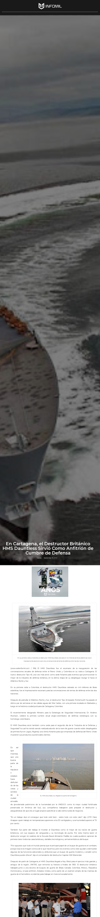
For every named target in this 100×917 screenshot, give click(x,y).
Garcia (39, 558)
